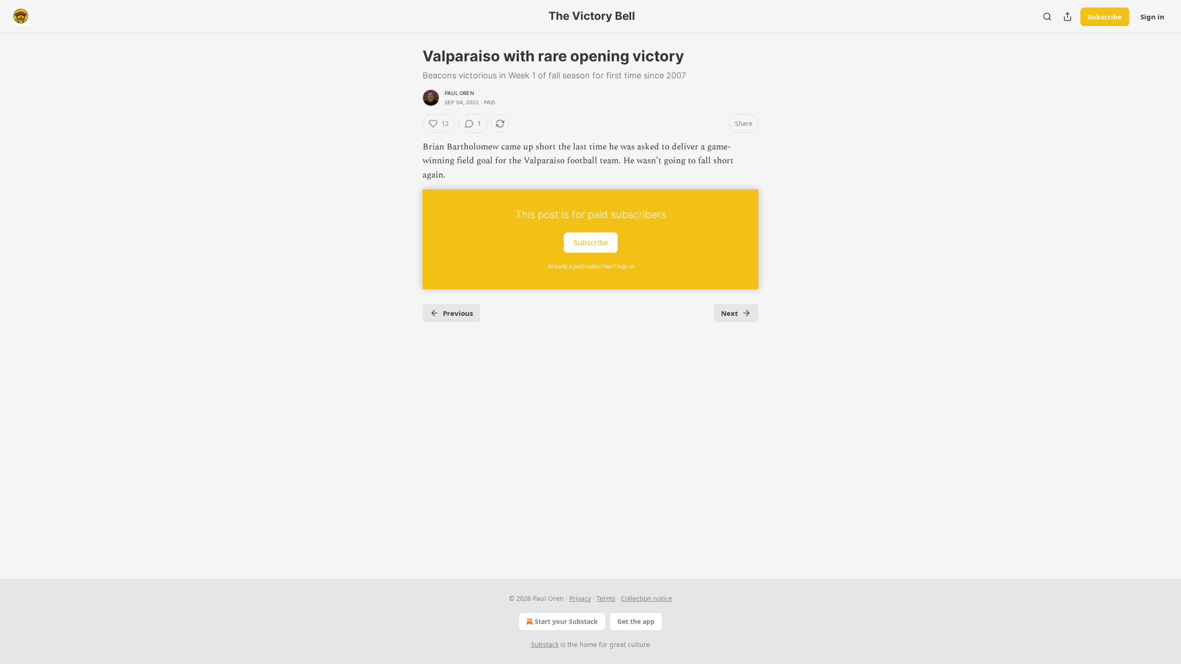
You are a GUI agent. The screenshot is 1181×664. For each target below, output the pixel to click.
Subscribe (1105, 16)
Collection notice (646, 598)
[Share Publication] (1067, 16)
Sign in (1152, 16)
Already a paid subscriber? (591, 266)
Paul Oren (459, 93)
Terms (605, 598)
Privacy (580, 598)
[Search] (1047, 16)
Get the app (636, 621)
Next (729, 313)
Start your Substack (566, 621)
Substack (545, 644)
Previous (458, 313)
